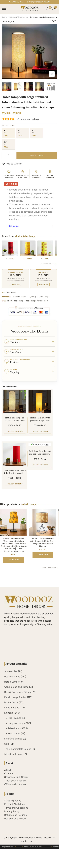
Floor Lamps (14, 717)
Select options (15, 431)
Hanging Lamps (16, 723)
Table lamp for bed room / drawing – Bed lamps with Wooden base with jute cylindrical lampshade (40, 452)
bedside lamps (19, 296)
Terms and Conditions (16, 807)
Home (4, 17)
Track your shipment (15, 780)
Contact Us (10, 773)
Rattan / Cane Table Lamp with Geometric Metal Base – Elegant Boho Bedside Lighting (43, 542)
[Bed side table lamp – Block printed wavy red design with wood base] (10, 248)
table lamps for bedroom (37, 301)
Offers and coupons (15, 784)
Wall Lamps (14, 733)
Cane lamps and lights (16, 686)
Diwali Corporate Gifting (17, 692)
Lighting (12, 17)
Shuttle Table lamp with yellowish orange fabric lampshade (40, 419)
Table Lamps (22, 17)
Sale (6, 743)
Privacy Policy (12, 811)
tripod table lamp (13, 754)
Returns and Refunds (15, 814)
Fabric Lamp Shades (15, 697)
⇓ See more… (12, 226)
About (7, 769)
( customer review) (28, 119)
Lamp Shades (11, 707)
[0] (47, 8)
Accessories (10, 671)
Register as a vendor (15, 818)
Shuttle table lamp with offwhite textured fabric (14, 419)
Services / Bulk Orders (16, 777)
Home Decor (11, 702)
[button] (12, 163)
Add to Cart (36, 155)
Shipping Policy (12, 800)
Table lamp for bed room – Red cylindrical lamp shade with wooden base (15, 472)
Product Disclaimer (14, 804)
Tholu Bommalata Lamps (17, 749)
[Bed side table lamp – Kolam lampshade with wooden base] (28, 248)
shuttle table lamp (15, 301)
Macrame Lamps (13, 738)
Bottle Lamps (11, 681)
